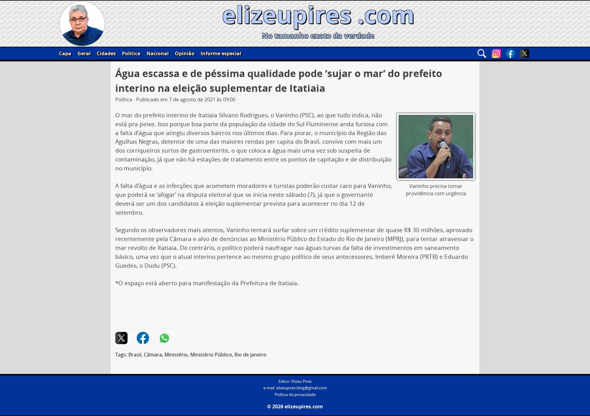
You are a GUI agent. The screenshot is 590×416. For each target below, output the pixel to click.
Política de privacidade (295, 394)
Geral (84, 53)
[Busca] (481, 53)
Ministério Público (211, 354)
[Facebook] (510, 53)
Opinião (185, 53)
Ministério (176, 354)
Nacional (158, 53)
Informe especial (221, 53)
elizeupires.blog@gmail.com (301, 388)
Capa (65, 53)
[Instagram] (496, 53)
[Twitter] (524, 53)
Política (131, 53)
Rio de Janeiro (250, 354)
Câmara (153, 354)
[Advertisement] (295, 310)
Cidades (106, 53)
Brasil (134, 354)
